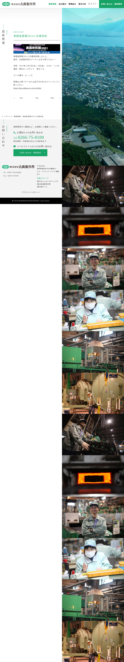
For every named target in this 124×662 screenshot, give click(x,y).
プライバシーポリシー (31, 192)
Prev (21, 98)
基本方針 (82, 4)
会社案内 (62, 4)
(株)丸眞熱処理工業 (43, 184)
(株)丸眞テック (42, 187)
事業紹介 (72, 4)
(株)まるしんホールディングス (47, 181)
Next (52, 98)
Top (36, 98)
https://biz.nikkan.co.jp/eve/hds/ (27, 88)
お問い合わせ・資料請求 (111, 4)
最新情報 (52, 4)
